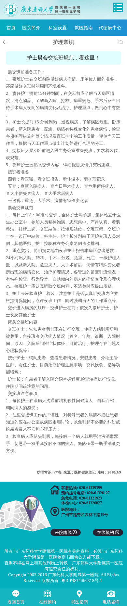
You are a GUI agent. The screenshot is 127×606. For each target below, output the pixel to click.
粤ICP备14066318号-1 (81, 580)
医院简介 (31, 27)
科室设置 (58, 27)
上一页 (6, 42)
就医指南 (84, 27)
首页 (11, 27)
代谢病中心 (110, 27)
